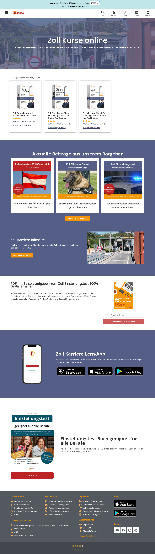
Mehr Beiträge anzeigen (77, 219)
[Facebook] (123, 530)
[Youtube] (117, 530)
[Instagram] (129, 530)
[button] (7, 13)
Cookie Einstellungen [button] (88, 536)
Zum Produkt (32, 475)
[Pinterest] (136, 530)
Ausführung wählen (22, 125)
